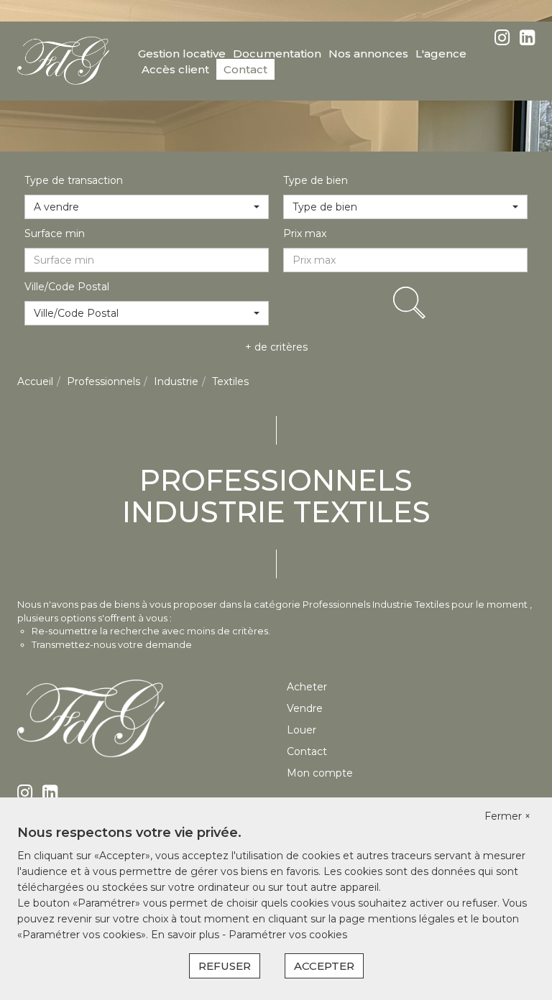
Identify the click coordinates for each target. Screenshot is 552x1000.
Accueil (35, 381)
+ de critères (276, 347)
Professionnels (103, 381)
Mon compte (320, 773)
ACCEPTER (324, 966)
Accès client (175, 69)
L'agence (440, 53)
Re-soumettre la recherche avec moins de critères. (151, 630)
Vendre (305, 708)
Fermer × (507, 816)
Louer (301, 729)
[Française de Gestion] (63, 60)
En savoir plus (186, 934)
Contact (245, 69)
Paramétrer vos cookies (288, 934)
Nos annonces (368, 53)
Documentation (277, 53)
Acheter (307, 686)
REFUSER (224, 966)
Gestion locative (182, 53)
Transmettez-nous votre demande (112, 644)
